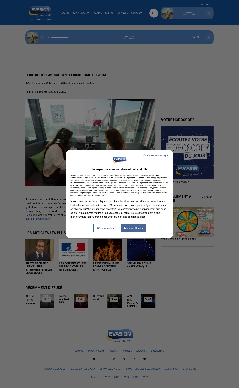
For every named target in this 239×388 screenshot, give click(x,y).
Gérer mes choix (105, 228)
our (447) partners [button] (83, 175)
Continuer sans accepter (156, 155)
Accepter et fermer (133, 228)
